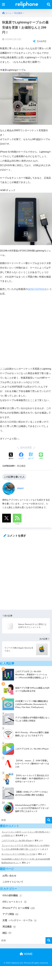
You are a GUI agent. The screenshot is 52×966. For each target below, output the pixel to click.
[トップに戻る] (4, 952)
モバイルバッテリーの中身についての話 (18, 854)
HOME (27, 954)
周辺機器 (21, 466)
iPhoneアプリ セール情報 (18, 908)
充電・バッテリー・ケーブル (19, 920)
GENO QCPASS (36, 289)
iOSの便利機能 (11, 895)
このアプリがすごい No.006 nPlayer (16, 840)
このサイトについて (12, 882)
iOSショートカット (14, 901)
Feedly (17, 524)
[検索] (48, 820)
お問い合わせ (9, 875)
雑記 (6, 933)
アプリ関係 (10, 914)
